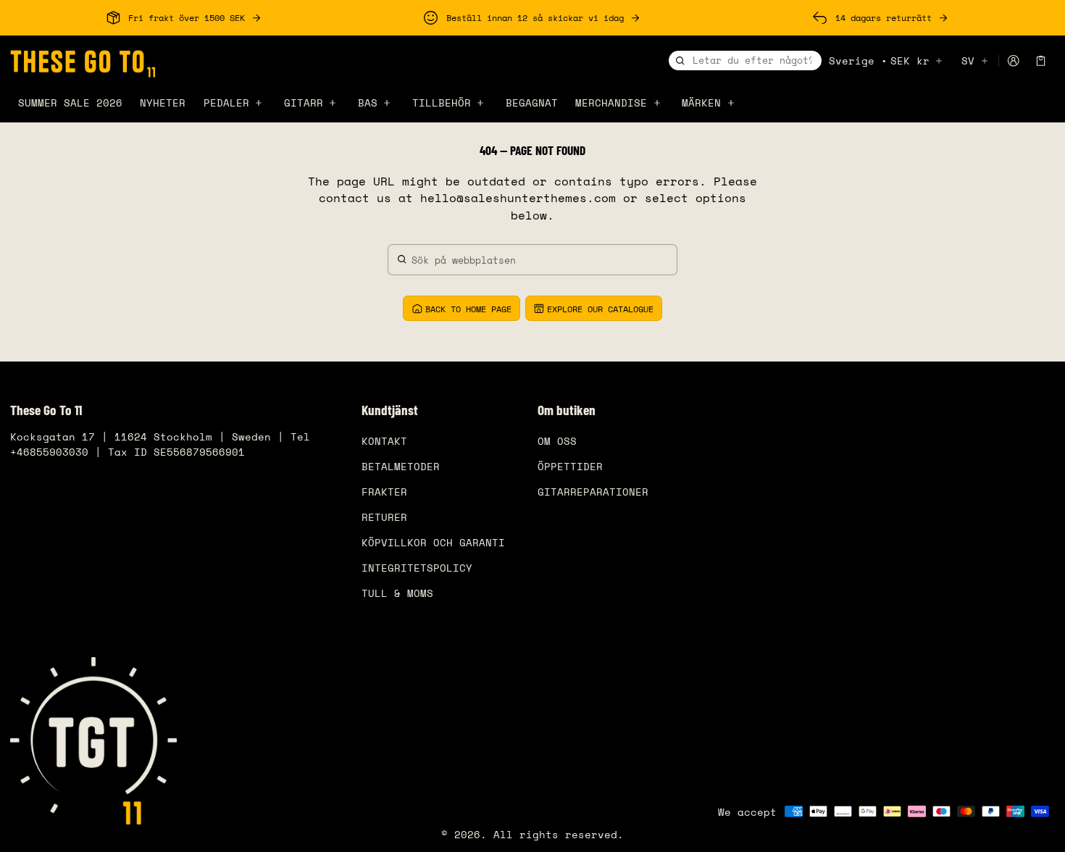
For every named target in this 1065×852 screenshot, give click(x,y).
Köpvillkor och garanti (433, 542)
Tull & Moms (397, 593)
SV (967, 60)
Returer (384, 517)
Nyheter (162, 102)
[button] (1041, 60)
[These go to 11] (82, 62)
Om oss (557, 440)
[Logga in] (1013, 61)
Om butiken (567, 410)
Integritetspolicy (417, 567)
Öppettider (570, 466)
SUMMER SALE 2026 (70, 102)
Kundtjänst (390, 410)
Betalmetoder (401, 466)
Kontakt (384, 440)
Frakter (384, 491)
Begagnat (532, 102)
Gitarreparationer (593, 491)
